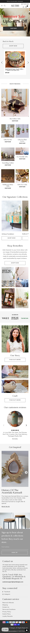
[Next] (26, 425)
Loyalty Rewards (7, 616)
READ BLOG (6, 506)
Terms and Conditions (8, 609)
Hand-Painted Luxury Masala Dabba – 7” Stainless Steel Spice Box (14, 69)
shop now (15, 121)
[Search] (4, 5)
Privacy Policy (6, 611)
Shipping (5, 605)
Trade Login (26, 4)
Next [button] (28, 62)
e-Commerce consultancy (10, 631)
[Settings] (23, 7)
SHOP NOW (13, 46)
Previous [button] (2, 62)
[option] (15, 22)
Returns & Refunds (8, 602)
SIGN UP (15, 552)
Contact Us (5, 607)
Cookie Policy (6, 614)
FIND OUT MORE (15, 359)
